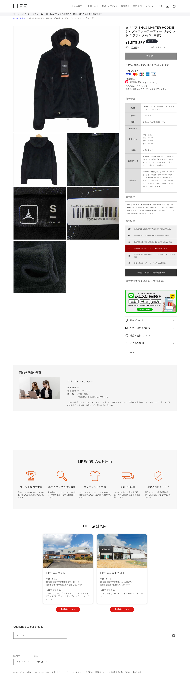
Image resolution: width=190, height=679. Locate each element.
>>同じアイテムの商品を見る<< (151, 272)
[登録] (63, 635)
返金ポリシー (57, 672)
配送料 (134, 47)
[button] (149, 6)
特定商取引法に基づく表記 (119, 672)
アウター (23, 18)
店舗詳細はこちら (68, 609)
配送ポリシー (100, 672)
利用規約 (89, 672)
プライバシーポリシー (74, 672)
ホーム (15, 18)
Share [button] (131, 352)
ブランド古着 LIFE (26, 672)
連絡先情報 (137, 672)
